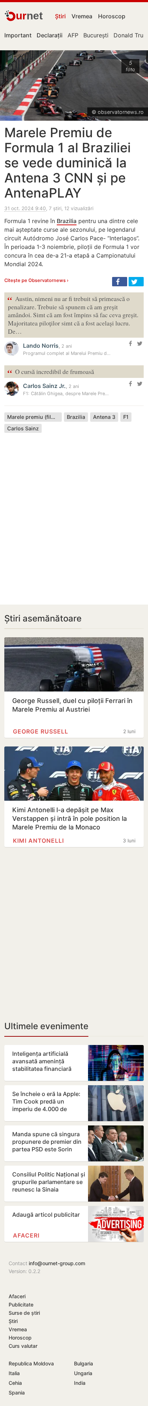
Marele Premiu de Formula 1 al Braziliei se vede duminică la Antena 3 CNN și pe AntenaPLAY (67, 163)
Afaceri (26, 1235)
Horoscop (111, 16)
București (95, 35)
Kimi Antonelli (38, 840)
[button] (119, 281)
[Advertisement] (74, 513)
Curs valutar (23, 1346)
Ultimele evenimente (46, 1026)
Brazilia (67, 221)
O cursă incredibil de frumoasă (50, 372)
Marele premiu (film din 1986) (34, 417)
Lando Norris (41, 345)
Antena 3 (104, 417)
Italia (14, 1373)
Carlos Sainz (23, 428)
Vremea (81, 16)
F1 (126, 417)
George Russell (40, 731)
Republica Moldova (31, 1363)
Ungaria (83, 1373)
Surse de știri (24, 1313)
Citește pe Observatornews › (36, 280)
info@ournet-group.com (57, 1263)
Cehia (15, 1383)
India (79, 1383)
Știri (60, 16)
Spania (17, 1392)
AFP (73, 35)
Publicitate (21, 1304)
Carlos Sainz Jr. (44, 385)
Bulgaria (83, 1363)
